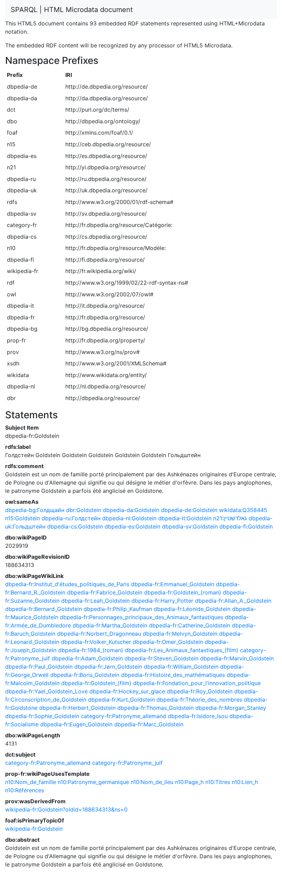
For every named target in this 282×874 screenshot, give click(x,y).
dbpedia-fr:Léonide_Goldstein (192, 608)
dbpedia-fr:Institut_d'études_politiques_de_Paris (67, 584)
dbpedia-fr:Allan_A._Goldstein (233, 600)
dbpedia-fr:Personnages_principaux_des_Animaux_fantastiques (141, 617)
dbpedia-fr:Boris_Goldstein (84, 674)
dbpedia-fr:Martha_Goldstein (110, 625)
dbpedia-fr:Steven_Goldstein (161, 658)
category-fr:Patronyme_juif (127, 762)
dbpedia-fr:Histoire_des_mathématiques (173, 674)
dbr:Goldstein (83, 510)
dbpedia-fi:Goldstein (246, 526)
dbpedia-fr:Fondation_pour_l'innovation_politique (197, 683)
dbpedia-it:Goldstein (184, 518)
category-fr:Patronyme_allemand (123, 716)
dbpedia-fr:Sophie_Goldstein (42, 716)
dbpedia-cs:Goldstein (75, 526)
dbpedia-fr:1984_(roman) (90, 650)
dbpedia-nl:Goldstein (129, 518)
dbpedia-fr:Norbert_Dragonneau (99, 633)
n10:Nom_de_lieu (152, 782)
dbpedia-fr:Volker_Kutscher (96, 641)
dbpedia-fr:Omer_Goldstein (168, 641)
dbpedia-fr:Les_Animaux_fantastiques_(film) (181, 650)
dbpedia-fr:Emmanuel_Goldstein (172, 584)
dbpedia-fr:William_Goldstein (181, 666)
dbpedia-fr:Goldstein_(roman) (182, 592)
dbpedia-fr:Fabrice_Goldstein (104, 592)
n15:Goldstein (22, 518)
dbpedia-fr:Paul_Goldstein (39, 666)
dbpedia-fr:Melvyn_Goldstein (180, 633)
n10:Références (24, 790)
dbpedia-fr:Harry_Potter (162, 600)
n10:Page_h (189, 782)
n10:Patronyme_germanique (93, 782)
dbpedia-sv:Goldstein (190, 526)
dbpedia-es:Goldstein (132, 526)
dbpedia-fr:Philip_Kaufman (118, 608)
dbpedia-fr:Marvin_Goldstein (237, 658)
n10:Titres (217, 782)
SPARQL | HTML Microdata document (72, 9)
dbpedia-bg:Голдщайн (34, 510)
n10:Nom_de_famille (30, 782)
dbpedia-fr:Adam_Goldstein (87, 658)
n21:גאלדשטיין (230, 518)
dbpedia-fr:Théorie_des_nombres (199, 699)
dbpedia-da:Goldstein (131, 510)
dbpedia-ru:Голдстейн (71, 518)
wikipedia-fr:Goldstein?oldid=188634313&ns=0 (66, 809)
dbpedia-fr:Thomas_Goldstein (155, 707)
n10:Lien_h (245, 782)
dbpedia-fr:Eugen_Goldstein (76, 724)
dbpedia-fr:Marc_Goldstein (148, 724)
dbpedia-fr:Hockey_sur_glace (127, 691)
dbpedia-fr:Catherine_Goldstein (189, 625)
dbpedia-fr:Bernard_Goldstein (43, 608)
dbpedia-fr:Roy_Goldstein (199, 691)
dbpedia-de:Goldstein (189, 510)
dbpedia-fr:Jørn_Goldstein (108, 666)
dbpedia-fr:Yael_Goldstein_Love (46, 691)
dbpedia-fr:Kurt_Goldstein (121, 699)
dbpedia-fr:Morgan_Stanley (230, 707)
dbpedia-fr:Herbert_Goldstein (77, 707)
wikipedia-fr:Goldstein (34, 828)
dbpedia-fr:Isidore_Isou (198, 716)
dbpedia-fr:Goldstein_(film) (96, 683)
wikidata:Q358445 (243, 510)
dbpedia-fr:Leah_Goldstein (95, 600)
